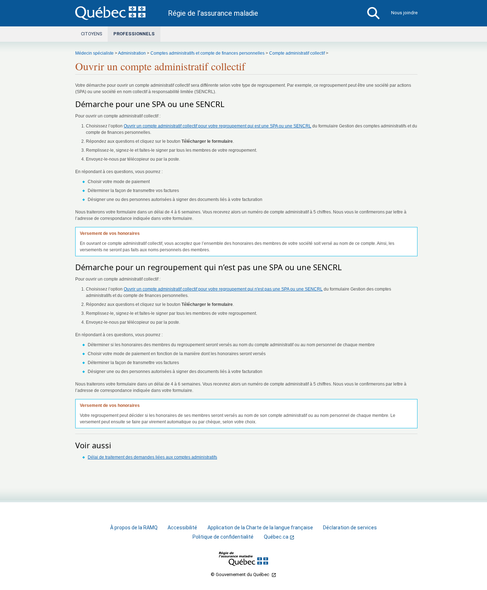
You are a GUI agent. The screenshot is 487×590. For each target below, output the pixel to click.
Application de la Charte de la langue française (260, 527)
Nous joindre (404, 12)
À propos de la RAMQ (134, 527)
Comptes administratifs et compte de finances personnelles (207, 53)
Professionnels (134, 33)
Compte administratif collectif (297, 53)
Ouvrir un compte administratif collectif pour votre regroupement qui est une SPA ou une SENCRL (217, 125)
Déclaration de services (350, 527)
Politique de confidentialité (223, 536)
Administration (132, 53)
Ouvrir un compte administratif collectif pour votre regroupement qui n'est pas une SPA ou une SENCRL (223, 289)
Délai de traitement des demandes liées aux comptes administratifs (152, 457)
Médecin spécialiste (94, 53)
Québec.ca (276, 537)
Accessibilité (182, 527)
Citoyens (91, 33)
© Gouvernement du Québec (240, 574)
